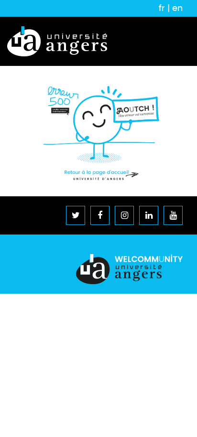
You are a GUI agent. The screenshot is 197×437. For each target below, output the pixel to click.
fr (162, 8)
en (177, 8)
